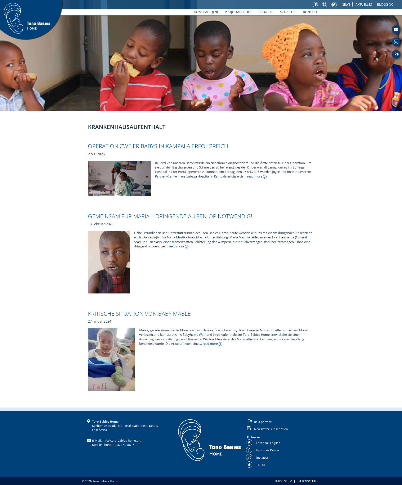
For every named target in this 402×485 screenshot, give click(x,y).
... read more (253, 176)
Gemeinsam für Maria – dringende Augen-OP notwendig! (170, 216)
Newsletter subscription (271, 429)
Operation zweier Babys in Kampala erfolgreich (158, 146)
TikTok (260, 465)
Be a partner (263, 422)
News (346, 4)
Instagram (263, 457)
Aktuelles (364, 4)
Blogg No (385, 4)
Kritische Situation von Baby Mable (139, 313)
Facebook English (267, 443)
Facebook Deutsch (268, 450)
